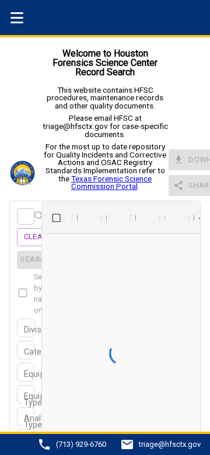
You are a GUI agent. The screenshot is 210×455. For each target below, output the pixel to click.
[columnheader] (56, 217)
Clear (36, 236)
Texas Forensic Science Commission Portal (111, 182)
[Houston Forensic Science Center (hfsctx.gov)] (25, 172)
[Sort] (85, 217)
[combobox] (25, 330)
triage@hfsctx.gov (170, 445)
